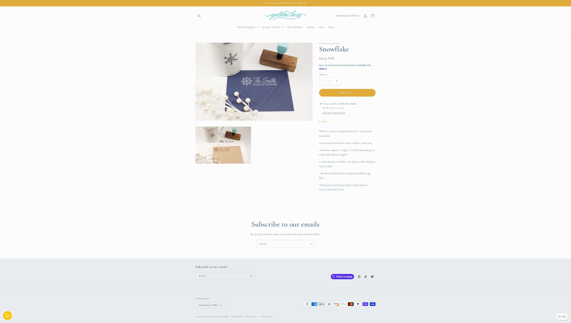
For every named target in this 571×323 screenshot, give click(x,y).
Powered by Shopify (220, 316)
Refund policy (237, 316)
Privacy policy (251, 316)
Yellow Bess (207, 316)
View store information (333, 112)
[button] (199, 15)
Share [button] (325, 121)
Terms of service (266, 316)
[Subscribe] (311, 244)
